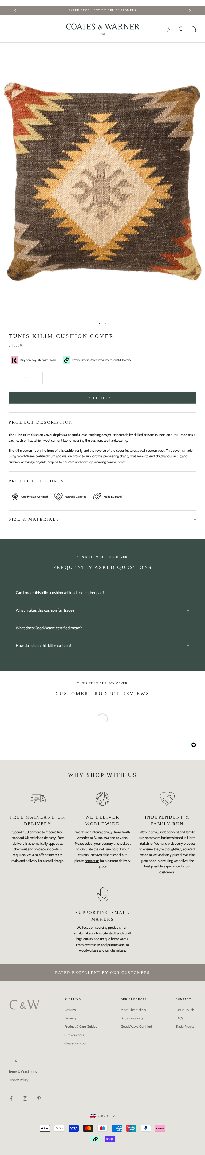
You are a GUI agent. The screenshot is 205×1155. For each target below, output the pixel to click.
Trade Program (186, 1026)
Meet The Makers (133, 1010)
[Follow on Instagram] (25, 1098)
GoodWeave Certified (136, 1026)
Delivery (70, 1018)
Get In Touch (185, 1010)
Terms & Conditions (23, 1071)
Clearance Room (76, 1043)
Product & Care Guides (80, 1026)
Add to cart (102, 398)
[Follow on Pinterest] (39, 1098)
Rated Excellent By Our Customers (102, 973)
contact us (92, 860)
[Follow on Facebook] (11, 1098)
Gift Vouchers (74, 1035)
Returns (70, 1010)
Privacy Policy (19, 1080)
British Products (132, 1018)
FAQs (179, 1018)
